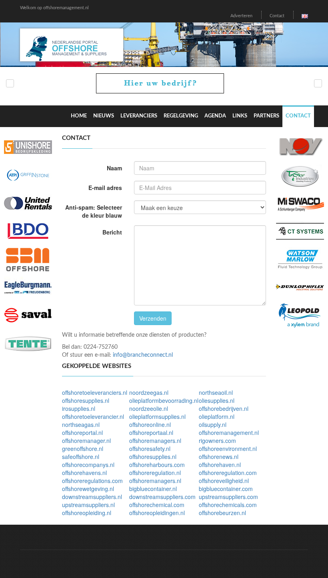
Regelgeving (181, 116)
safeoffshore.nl (80, 457)
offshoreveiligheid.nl (224, 481)
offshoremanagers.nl (155, 441)
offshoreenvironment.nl (228, 449)
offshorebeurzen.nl (222, 513)
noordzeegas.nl (148, 392)
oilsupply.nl (212, 424)
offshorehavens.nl (84, 473)
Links (239, 116)
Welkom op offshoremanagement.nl (54, 8)
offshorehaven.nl (220, 465)
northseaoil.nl (216, 392)
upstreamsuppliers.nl (88, 505)
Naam (114, 168)
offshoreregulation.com (228, 473)
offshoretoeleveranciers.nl (94, 392)
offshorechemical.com (156, 505)
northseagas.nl (81, 424)
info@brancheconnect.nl (143, 355)
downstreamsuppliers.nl (92, 497)
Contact (277, 16)
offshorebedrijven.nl (223, 408)
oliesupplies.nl (216, 400)
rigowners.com (217, 441)
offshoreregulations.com (92, 481)
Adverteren (241, 16)
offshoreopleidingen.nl (157, 513)
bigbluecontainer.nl (153, 489)
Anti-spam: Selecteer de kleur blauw (93, 211)
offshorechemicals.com (228, 505)
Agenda (215, 116)
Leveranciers (138, 116)
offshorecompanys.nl (88, 465)
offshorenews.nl (218, 457)
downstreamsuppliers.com (162, 497)
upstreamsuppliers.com (228, 497)
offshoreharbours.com (157, 465)
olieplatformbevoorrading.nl (163, 400)
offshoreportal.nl (82, 432)
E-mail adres (105, 188)
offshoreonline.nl (150, 424)
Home (79, 116)
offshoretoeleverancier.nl (93, 416)
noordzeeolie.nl (148, 408)
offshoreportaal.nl (151, 432)
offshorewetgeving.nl (88, 489)
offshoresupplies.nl (85, 400)
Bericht (112, 232)
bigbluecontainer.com (226, 489)
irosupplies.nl (78, 408)
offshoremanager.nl (86, 441)
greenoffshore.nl (82, 449)
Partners (266, 116)
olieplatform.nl (216, 416)
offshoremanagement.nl (229, 432)
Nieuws (103, 116)
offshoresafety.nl (149, 449)
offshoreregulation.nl (155, 473)
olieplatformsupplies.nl (157, 416)
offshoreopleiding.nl (86, 513)
